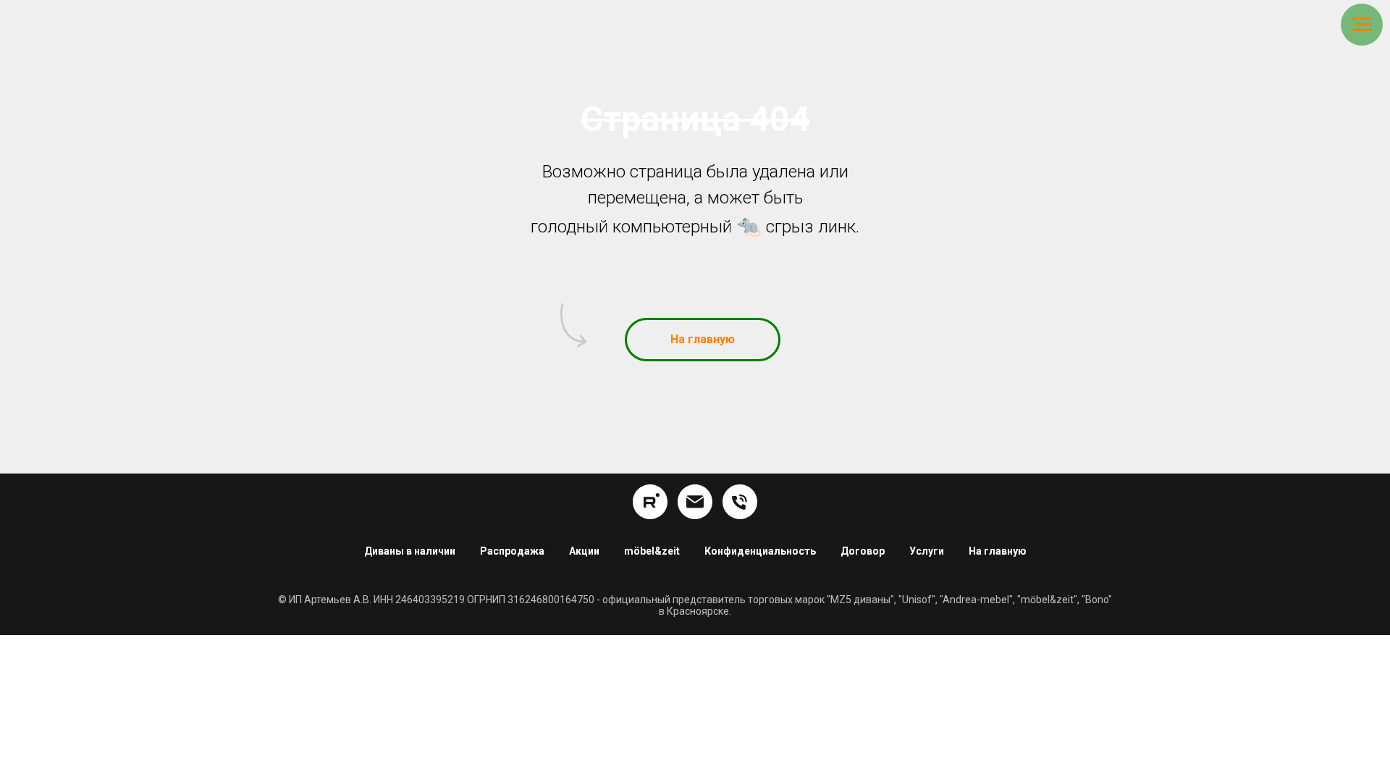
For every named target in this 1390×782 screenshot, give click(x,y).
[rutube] (650, 501)
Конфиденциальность (760, 551)
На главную (998, 551)
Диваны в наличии (409, 551)
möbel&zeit (652, 551)
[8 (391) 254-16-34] (740, 501)
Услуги (926, 551)
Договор (863, 551)
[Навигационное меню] (1362, 24)
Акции (584, 551)
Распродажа (512, 551)
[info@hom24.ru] (695, 501)
